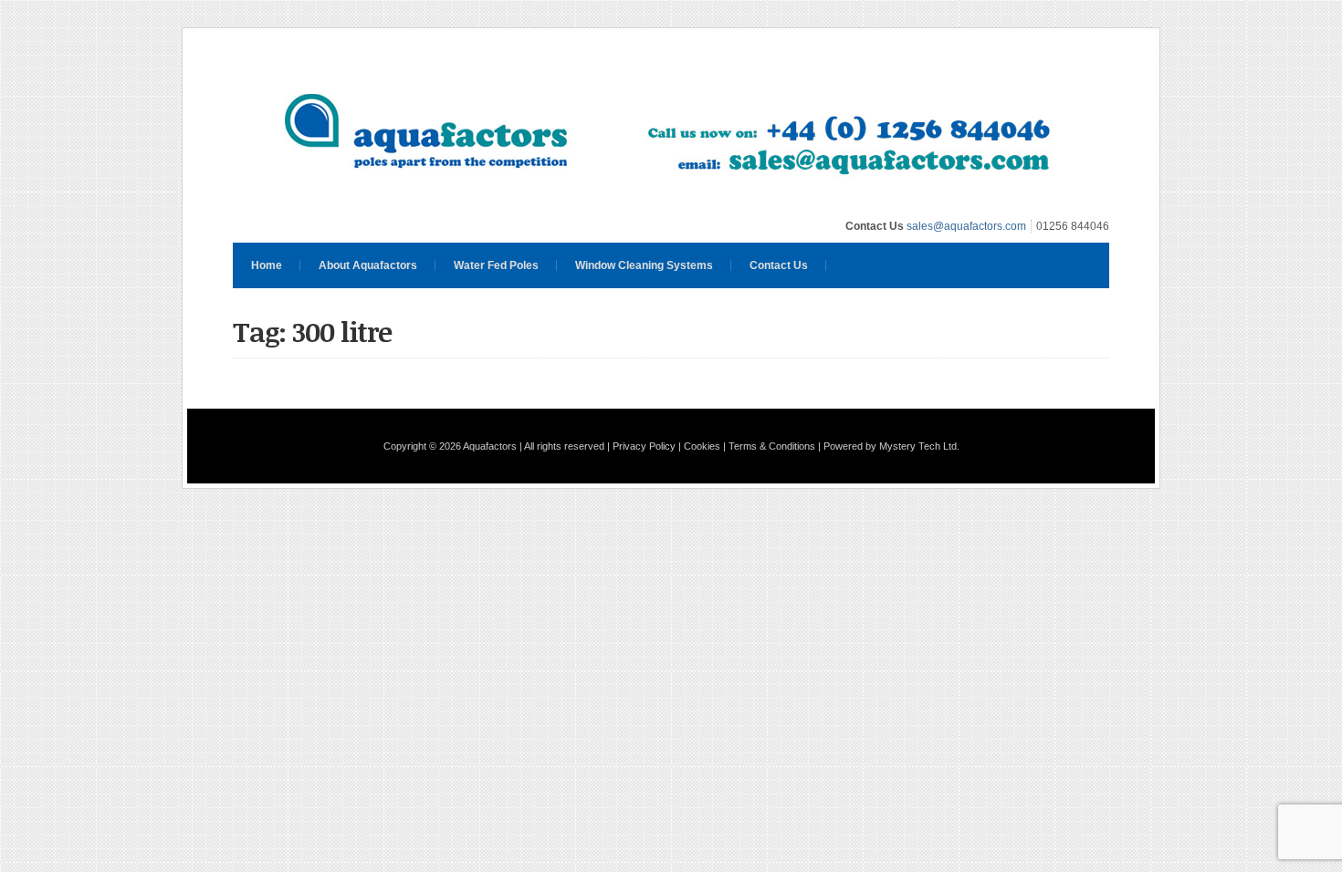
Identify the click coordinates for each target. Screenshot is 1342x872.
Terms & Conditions (772, 446)
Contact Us (779, 265)
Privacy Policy (644, 446)
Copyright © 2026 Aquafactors (450, 446)
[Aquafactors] (671, 201)
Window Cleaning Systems (644, 265)
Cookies (702, 446)
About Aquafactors (368, 265)
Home (266, 265)
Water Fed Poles (496, 265)
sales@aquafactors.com (966, 226)
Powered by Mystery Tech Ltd (890, 446)
